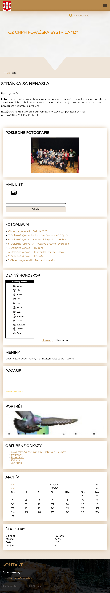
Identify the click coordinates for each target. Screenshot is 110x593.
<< (12, 484)
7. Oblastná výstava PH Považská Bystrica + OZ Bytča (38, 235)
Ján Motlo (16, 463)
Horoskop (47, 340)
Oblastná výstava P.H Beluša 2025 (27, 231)
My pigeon (17, 454)
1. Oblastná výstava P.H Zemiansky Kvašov (32, 260)
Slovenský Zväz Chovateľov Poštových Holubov (38, 452)
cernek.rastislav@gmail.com (18, 578)
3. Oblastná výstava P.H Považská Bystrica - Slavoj (36, 252)
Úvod (6, 73)
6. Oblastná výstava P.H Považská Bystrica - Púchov (37, 239)
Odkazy (15, 460)
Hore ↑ (65, 586)
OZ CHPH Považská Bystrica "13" (43, 32)
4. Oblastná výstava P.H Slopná (25, 248)
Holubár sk (17, 457)
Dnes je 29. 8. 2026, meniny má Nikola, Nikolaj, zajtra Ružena (39, 358)
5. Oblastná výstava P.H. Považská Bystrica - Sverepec (38, 243)
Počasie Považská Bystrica (14, 391)
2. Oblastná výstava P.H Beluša (25, 256)
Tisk (28, 586)
